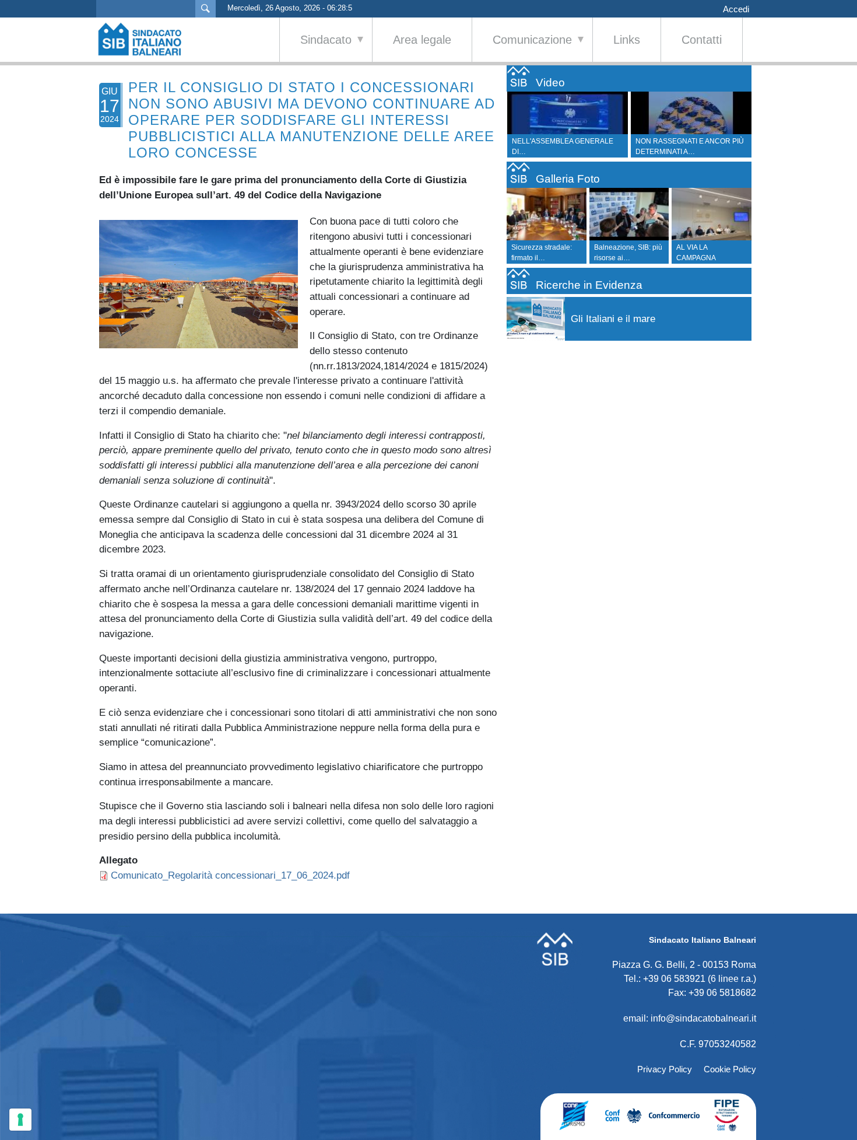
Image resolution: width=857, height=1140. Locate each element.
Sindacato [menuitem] (316, 47)
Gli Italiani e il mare (613, 318)
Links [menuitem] (626, 39)
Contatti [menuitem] (702, 39)
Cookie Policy (730, 1069)
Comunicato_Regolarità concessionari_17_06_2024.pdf (230, 875)
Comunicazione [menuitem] (522, 47)
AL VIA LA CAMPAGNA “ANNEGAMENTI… (706, 257)
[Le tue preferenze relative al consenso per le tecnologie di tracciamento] (20, 1119)
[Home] (145, 39)
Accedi (736, 9)
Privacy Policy (664, 1069)
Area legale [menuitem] (422, 39)
